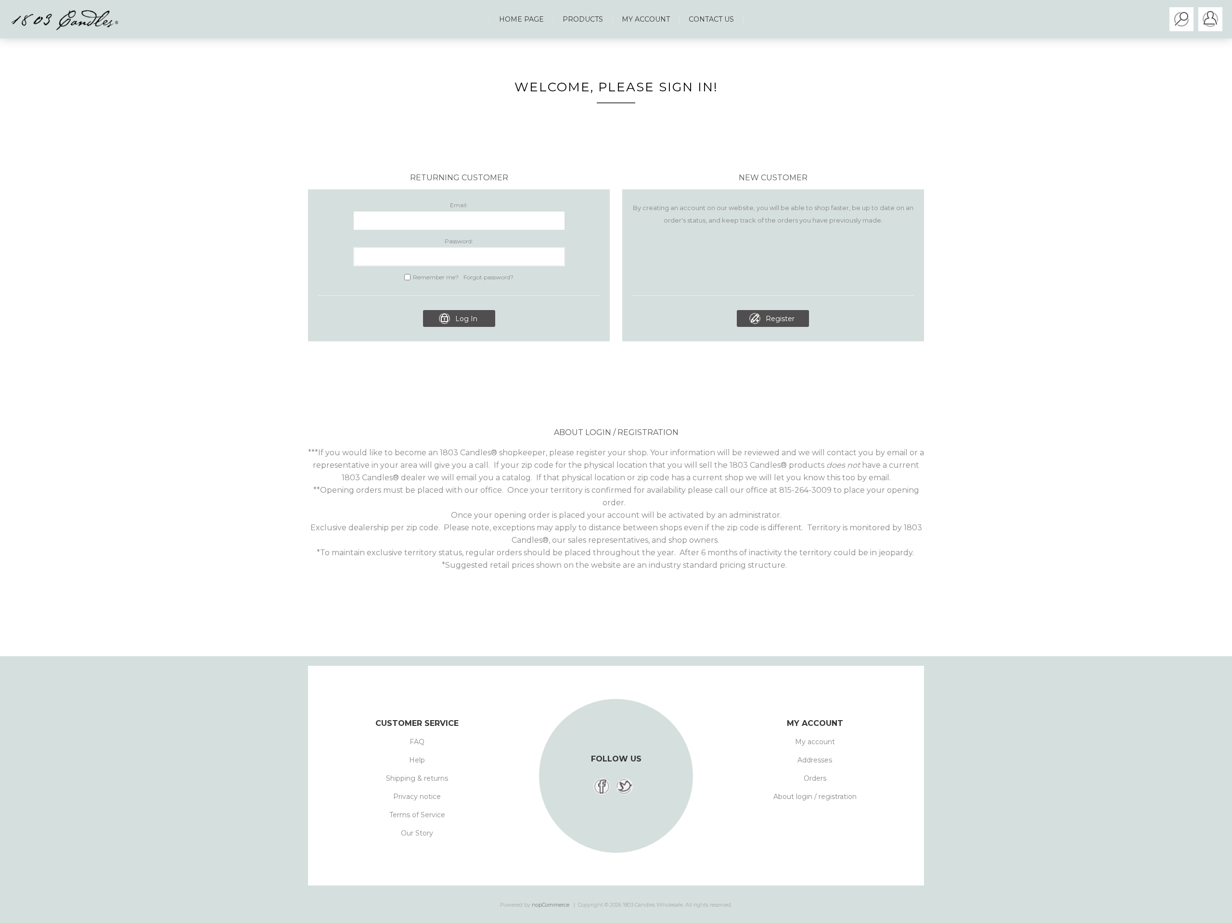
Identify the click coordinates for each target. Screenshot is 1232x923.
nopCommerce (550, 904)
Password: (459, 241)
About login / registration (815, 796)
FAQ (417, 741)
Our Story (417, 833)
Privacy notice (417, 796)
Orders (815, 778)
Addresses (814, 760)
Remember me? (436, 277)
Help (417, 760)
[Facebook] (601, 786)
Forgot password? (488, 277)
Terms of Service (417, 815)
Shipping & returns (417, 778)
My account (815, 741)
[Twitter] (624, 786)
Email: (459, 205)
